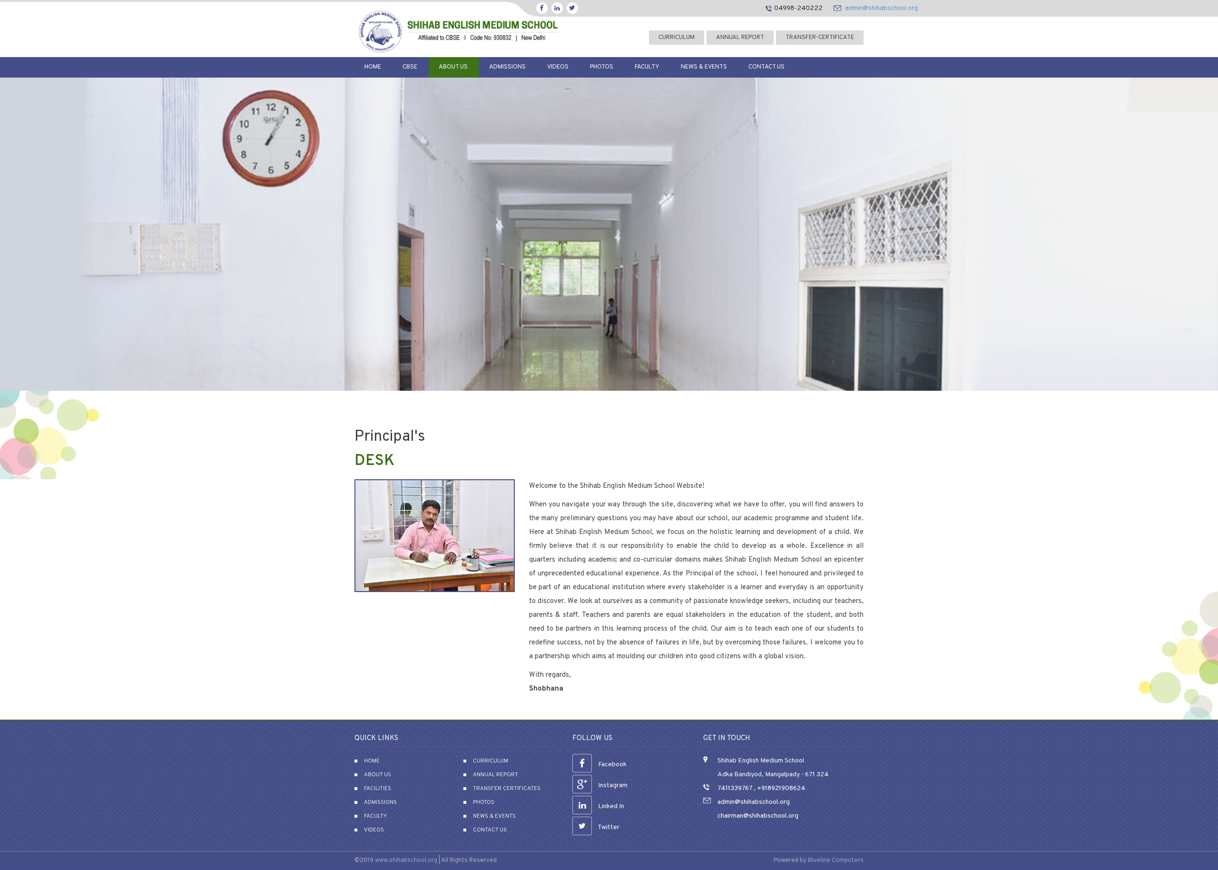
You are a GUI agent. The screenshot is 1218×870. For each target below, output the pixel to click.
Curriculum (490, 761)
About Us (453, 67)
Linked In (610, 806)
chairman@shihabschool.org (757, 816)
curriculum (676, 37)
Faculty (647, 67)
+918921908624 (780, 788)
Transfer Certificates (506, 788)
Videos (558, 67)
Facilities (377, 788)
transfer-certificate (820, 37)
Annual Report (740, 37)
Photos (601, 67)
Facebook (612, 765)
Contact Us (766, 67)
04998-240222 (798, 8)
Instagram (612, 785)
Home (372, 67)
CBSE (410, 67)
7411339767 (734, 788)
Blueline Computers (836, 860)
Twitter (608, 827)
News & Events (704, 67)
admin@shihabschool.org (881, 8)
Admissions (507, 67)
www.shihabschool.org (406, 860)
